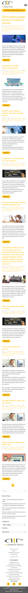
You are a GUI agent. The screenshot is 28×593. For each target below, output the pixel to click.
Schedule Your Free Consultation (14, 10)
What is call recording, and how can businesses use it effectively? (13, 508)
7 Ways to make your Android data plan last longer (12, 500)
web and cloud (16, 29)
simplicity (22, 73)
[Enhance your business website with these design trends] (14, 129)
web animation (16, 270)
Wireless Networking (14, 574)
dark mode (20, 267)
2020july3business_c (8, 352)
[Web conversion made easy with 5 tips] (14, 457)
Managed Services (14, 562)
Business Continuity (14, 571)
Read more (6, 60)
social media (4, 74)
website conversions (16, 74)
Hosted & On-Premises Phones (14, 576)
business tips (4, 209)
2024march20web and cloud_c (12, 27)
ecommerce (9, 209)
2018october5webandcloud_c (12, 448)
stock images (21, 354)
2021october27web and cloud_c (12, 164)
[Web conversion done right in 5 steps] (14, 321)
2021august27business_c (12, 208)
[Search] (24, 491)
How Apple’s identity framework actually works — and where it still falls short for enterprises (13, 504)
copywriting (22, 352)
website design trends (6, 30)
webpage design (17, 120)
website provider (10, 355)
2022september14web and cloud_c (15, 119)
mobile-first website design (15, 73)
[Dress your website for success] (14, 363)
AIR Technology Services (16, 25)
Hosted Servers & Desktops (14, 569)
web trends (11, 120)
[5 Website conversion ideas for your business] (14, 173)
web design (22, 29)
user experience (5, 29)
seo (16, 354)
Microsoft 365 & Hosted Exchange (14, 572)
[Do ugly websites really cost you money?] (14, 416)
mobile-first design (5, 73)
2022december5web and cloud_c (13, 71)
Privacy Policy (8, 591)
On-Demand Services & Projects (14, 565)
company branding (15, 352)
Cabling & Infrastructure (14, 579)
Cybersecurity (14, 567)
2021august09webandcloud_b (12, 267)
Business (4, 208)
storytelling (22, 28)
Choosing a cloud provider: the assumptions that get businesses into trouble (14, 516)
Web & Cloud (4, 119)
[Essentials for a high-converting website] (14, 82)
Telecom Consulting (14, 577)
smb (18, 354)
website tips (10, 210)
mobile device (22, 71)
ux (7, 270)
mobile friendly (17, 268)
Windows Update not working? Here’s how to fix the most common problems (14, 512)
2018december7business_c (12, 406)
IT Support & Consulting (14, 564)
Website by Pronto (18, 591)
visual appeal (11, 29)
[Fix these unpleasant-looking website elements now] (14, 218)
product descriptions (11, 354)
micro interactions (10, 268)
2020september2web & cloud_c (13, 312)
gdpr (13, 407)
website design (5, 210)
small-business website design (14, 28)
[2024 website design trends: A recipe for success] (14, 38)
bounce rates (20, 208)
